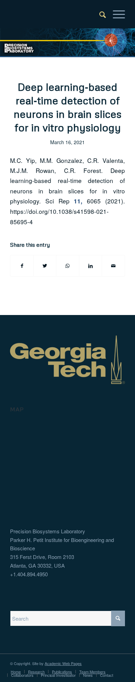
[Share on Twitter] (45, 265)
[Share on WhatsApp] (67, 265)
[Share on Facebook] (21, 265)
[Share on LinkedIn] (90, 265)
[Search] (99, 14)
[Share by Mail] (113, 265)
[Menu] (115, 14)
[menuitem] (99, 14)
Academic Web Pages (63, 663)
